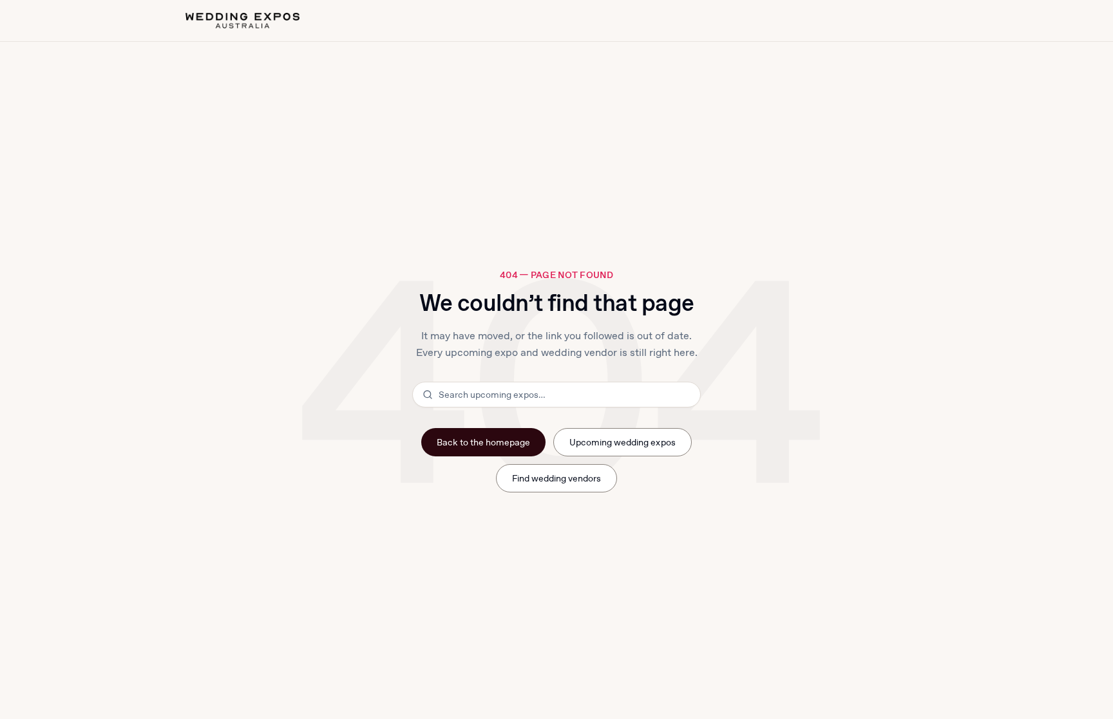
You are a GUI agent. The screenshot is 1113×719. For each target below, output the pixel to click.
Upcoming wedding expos (622, 442)
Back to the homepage (483, 442)
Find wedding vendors (557, 478)
